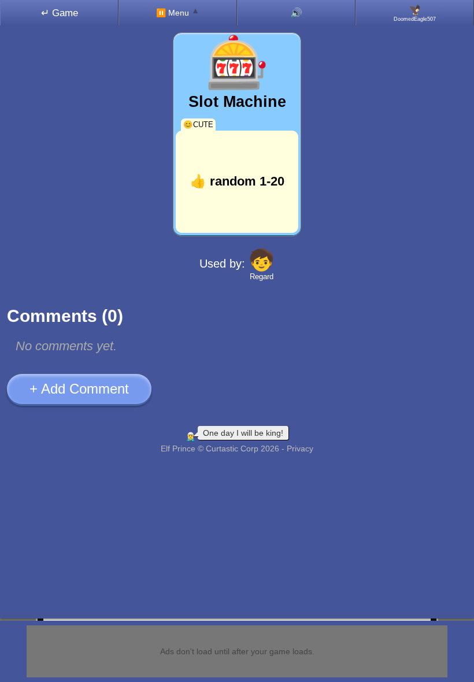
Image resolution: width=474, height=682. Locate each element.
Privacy (300, 448)
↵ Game (59, 13)
